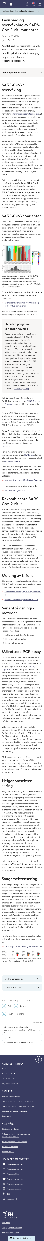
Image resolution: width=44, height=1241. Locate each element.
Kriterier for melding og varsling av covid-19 (23, 593)
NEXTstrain (29, 454)
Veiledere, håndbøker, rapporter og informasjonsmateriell (16, 1135)
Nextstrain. (7, 446)
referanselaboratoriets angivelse (25, 113)
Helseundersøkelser (10, 1146)
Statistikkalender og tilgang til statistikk (18, 1101)
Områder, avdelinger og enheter (14, 1111)
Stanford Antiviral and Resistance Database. (23, 480)
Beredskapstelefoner (10, 1073)
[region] (22, 361)
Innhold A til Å (8, 1151)
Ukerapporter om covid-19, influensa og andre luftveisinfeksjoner (22, 304)
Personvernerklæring (10, 1232)
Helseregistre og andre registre (14, 1141)
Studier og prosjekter (10, 1129)
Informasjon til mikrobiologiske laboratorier (23, 946)
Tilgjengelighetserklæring (12, 1227)
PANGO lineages (34, 401)
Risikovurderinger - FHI (15, 490)
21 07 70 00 (10, 1078)
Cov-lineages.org (21, 388)
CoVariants (9, 404)
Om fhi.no (6, 1222)
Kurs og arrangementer (11, 1096)
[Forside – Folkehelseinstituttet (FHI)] (7, 3)
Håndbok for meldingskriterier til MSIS (21, 599)
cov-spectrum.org (12, 461)
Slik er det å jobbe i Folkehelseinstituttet (18, 1106)
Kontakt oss (7, 1068)
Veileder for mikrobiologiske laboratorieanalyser (19, 11)
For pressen (7, 1116)
